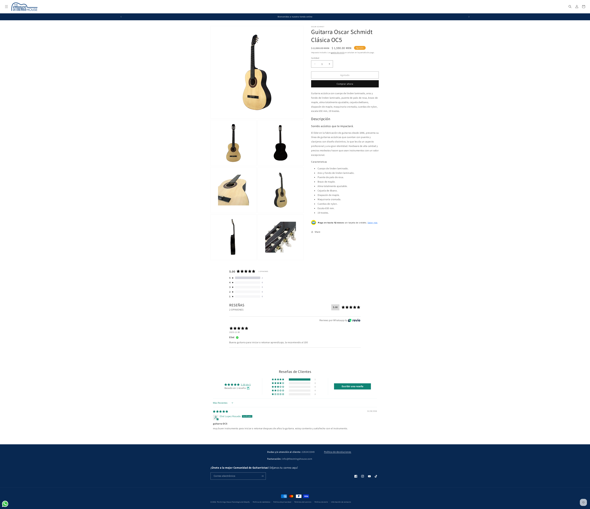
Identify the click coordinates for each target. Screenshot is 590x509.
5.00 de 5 (246, 384)
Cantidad (315, 58)
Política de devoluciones (337, 452)
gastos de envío (337, 52)
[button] (6, 6)
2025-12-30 (234, 332)
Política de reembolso (261, 502)
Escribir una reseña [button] (352, 386)
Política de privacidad (282, 502)
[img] (220, 411)
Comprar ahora (345, 83)
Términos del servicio (302, 502)
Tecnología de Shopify (241, 502)
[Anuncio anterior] (121, 16)
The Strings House (224, 502)
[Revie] (354, 320)
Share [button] (317, 231)
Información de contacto (341, 502)
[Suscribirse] (262, 476)
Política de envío (321, 502)
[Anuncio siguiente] (469, 16)
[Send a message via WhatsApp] (5, 503)
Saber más (373, 222)
